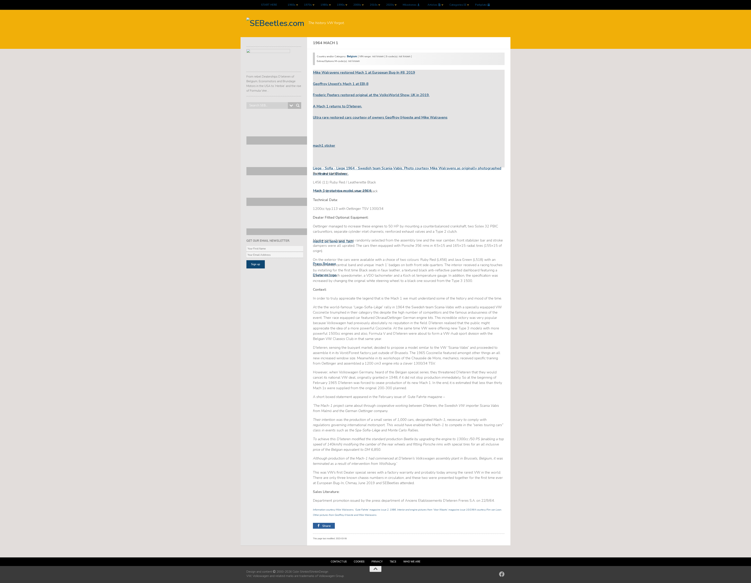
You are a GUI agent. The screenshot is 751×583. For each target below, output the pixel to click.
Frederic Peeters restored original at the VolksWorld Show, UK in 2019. (371, 95)
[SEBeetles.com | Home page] (275, 23)
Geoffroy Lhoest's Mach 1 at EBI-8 (340, 83)
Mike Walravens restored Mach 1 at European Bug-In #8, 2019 (364, 72)
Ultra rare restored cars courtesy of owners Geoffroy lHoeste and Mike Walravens (380, 117)
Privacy (377, 561)
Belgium (352, 56)
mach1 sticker (324, 145)
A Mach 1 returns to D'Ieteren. (337, 106)
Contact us (339, 561)
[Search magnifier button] (298, 105)
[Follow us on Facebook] (502, 574)
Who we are (411, 561)
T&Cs (393, 561)
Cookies (359, 561)
